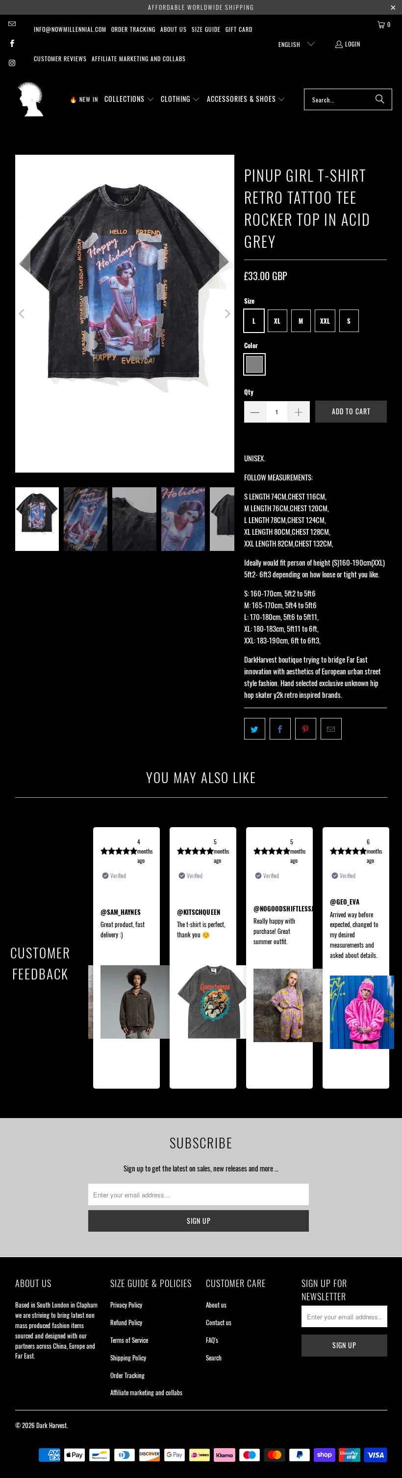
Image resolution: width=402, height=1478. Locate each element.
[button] (129, 99)
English (290, 44)
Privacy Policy (126, 1305)
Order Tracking (133, 29)
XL (277, 321)
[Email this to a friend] (331, 728)
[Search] (380, 99)
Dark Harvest (51, 1425)
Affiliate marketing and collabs (139, 58)
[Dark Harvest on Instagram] (11, 63)
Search (214, 1357)
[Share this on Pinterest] (305, 728)
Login (352, 44)
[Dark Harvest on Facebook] (11, 44)
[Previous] (22, 314)
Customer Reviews (60, 58)
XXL (325, 321)
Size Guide (206, 29)
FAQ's (212, 1340)
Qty (248, 392)
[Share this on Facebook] (280, 728)
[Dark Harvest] (30, 99)
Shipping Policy (128, 1357)
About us (173, 29)
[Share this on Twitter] (254, 728)
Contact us (218, 1322)
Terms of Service (129, 1340)
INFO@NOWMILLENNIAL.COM (70, 29)
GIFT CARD (239, 29)
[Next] (227, 314)
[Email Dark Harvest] (11, 24)
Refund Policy (126, 1322)
